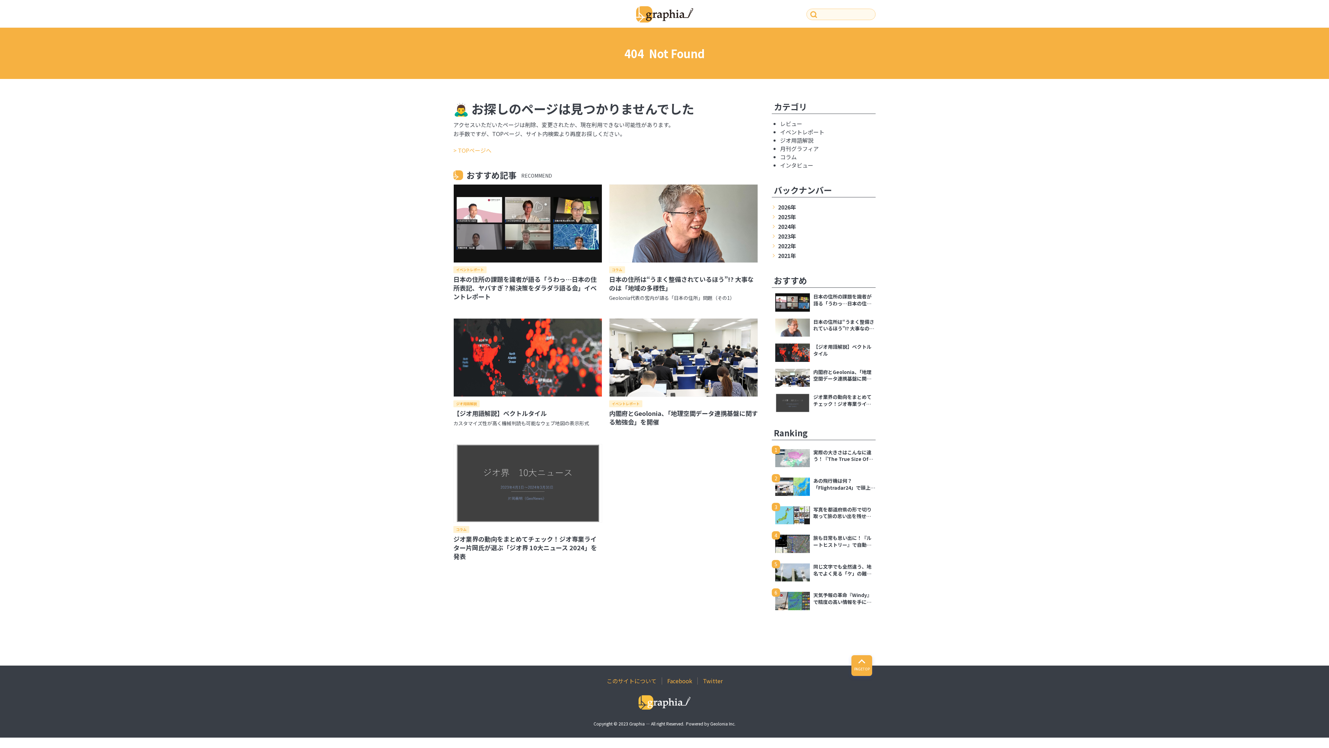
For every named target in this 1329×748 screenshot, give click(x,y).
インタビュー (796, 165)
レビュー (791, 123)
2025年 (787, 217)
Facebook (679, 681)
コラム (617, 269)
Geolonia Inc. (722, 724)
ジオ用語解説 (466, 403)
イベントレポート (470, 269)
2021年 (787, 255)
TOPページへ (474, 150)
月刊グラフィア (799, 148)
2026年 (787, 207)
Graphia (637, 724)
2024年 (787, 226)
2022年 (787, 246)
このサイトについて (632, 681)
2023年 (787, 236)
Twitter (713, 681)
